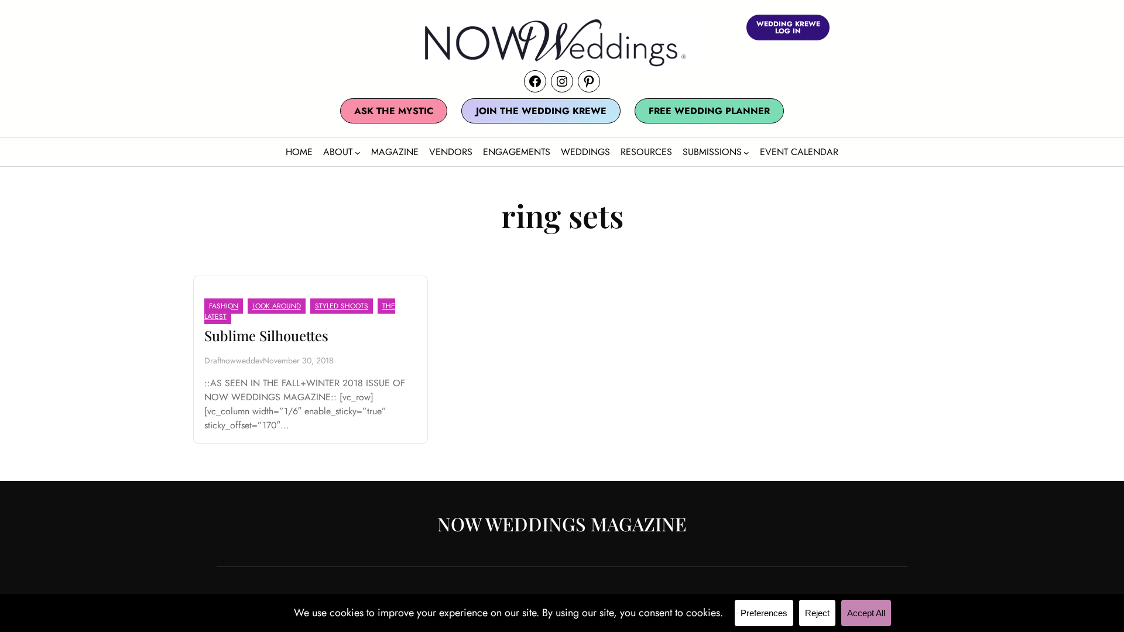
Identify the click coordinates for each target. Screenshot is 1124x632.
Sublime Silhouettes (266, 335)
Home (299, 152)
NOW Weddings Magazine (562, 523)
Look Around (276, 306)
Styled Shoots (341, 306)
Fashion (223, 306)
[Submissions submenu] (746, 153)
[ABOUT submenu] (358, 153)
